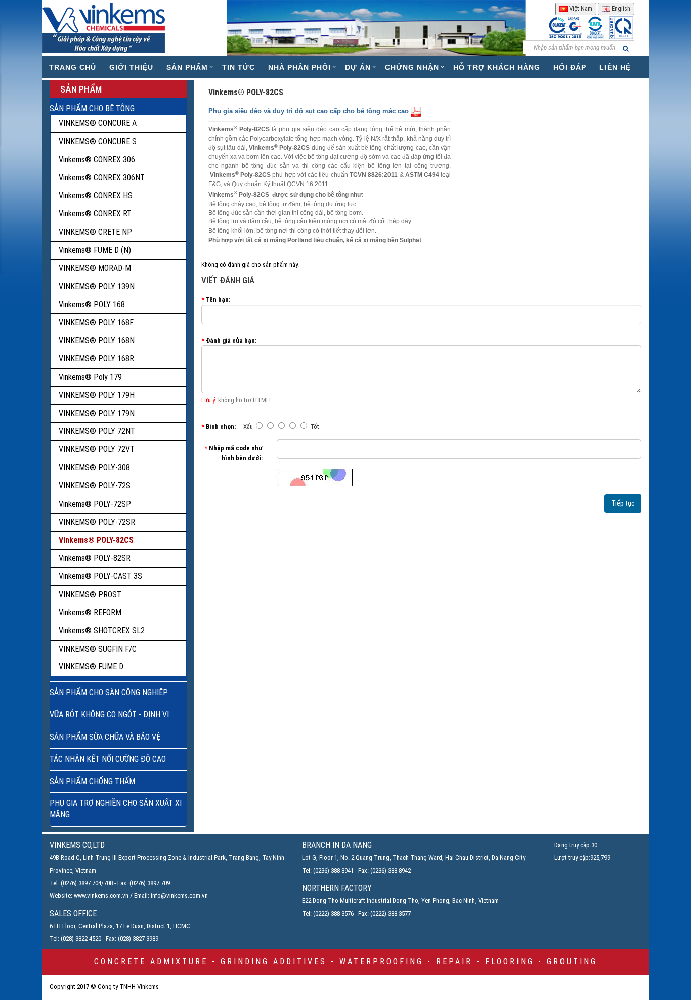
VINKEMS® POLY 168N (97, 340)
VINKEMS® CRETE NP (95, 232)
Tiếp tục (623, 503)
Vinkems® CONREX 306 (97, 159)
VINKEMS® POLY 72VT (97, 449)
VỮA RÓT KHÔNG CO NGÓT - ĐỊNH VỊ (109, 714)
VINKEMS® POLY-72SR (97, 522)
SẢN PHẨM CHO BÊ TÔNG (92, 108)
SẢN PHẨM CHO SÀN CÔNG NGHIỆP (109, 692)
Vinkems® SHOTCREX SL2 (102, 630)
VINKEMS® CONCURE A (98, 123)
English (620, 8)
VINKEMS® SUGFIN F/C (98, 649)
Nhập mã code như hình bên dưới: (236, 453)
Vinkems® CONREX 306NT (102, 178)
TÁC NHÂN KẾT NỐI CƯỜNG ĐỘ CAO (108, 759)
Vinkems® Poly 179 (90, 377)
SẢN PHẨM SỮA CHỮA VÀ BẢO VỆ (105, 737)
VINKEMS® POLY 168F (96, 322)
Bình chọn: (221, 426)
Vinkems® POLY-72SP (95, 504)
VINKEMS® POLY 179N (97, 413)
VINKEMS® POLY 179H (97, 395)
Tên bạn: (218, 299)
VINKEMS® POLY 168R (96, 358)
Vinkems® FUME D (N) (95, 250)
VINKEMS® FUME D (91, 666)
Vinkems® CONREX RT (95, 213)
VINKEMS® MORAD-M (95, 268)
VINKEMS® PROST (90, 594)
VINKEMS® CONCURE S (98, 141)
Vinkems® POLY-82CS (96, 540)
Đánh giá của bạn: (231, 340)
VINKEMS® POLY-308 (94, 467)
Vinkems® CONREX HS (96, 195)
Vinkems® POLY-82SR (95, 558)
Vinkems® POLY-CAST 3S (100, 576)
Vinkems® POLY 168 (92, 304)
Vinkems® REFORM (90, 612)
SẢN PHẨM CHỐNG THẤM (92, 781)
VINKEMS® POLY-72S (95, 485)
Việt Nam (580, 8)
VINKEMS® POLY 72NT (97, 431)
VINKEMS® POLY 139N (97, 286)
